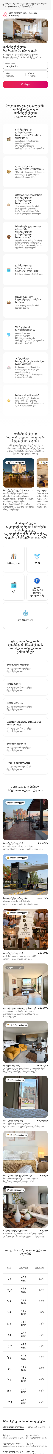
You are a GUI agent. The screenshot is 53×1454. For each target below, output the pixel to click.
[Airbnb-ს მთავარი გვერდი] (5, 14)
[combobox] (25, 66)
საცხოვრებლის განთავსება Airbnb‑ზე (23, 14)
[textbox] (14, 76)
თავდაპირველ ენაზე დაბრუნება (19, 6)
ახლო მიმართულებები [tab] (13, 1427)
